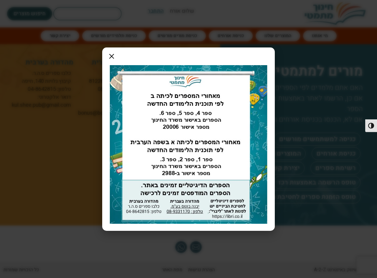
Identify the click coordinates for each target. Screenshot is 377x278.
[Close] (111, 56)
